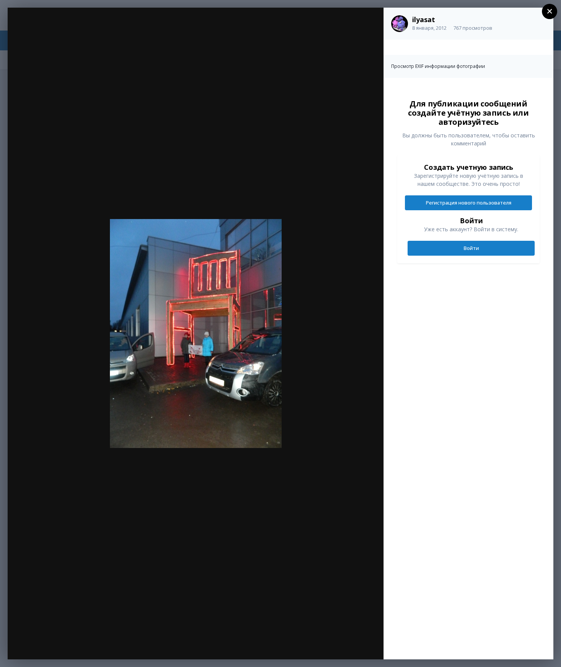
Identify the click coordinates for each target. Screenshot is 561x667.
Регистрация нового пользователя (468, 202)
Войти (471, 248)
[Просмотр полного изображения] (370, 21)
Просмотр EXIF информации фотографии (438, 66)
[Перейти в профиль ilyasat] (399, 23)
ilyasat (423, 19)
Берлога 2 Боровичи (70, 29)
